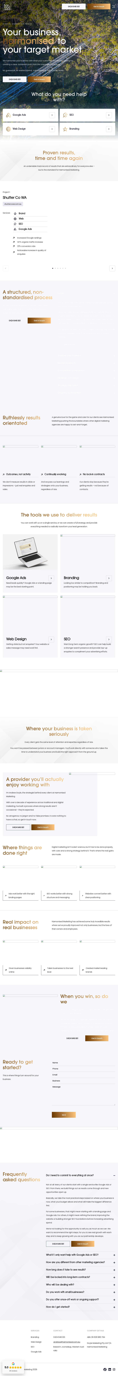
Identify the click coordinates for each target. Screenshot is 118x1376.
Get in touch (98, 6)
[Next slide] (112, 268)
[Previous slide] (6, 268)
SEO (32, 1347)
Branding (35, 1337)
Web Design (36, 1342)
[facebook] (104, 1369)
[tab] (52, 268)
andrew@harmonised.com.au (66, 1342)
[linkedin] (114, 1369)
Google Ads (36, 1351)
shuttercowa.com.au (12, 204)
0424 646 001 (14, 79)
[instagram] (109, 1369)
